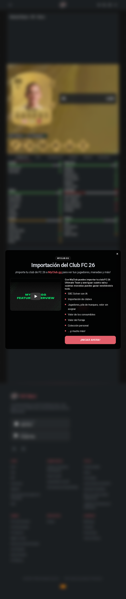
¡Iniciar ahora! (90, 339)
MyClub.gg (55, 272)
